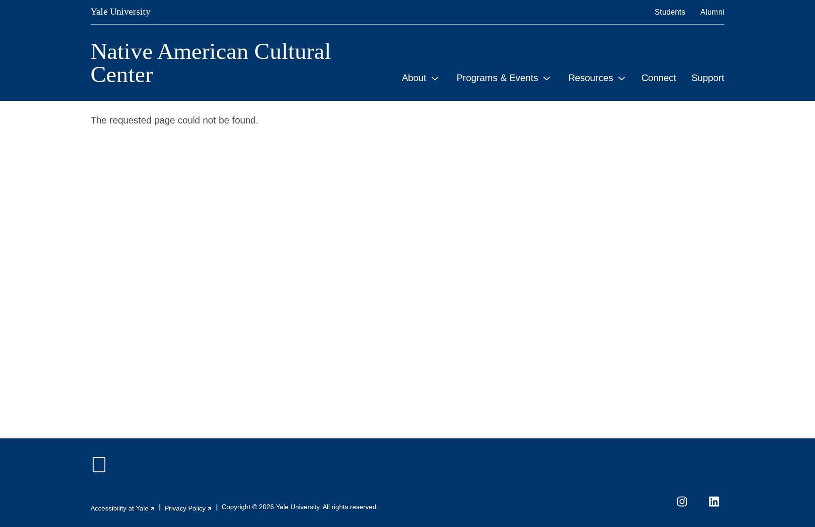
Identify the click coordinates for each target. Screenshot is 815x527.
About (414, 78)
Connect (658, 78)
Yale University (120, 11)
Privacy (188, 508)
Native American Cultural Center (211, 63)
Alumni (712, 12)
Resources (590, 78)
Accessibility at (123, 508)
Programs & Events (497, 78)
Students (670, 12)
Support (707, 78)
